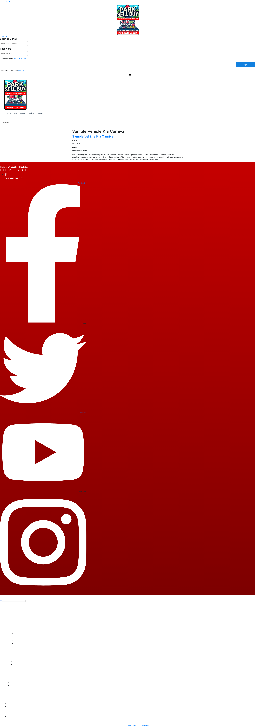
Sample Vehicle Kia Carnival (93, 136)
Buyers (22, 113)
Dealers (41, 113)
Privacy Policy (131, 725)
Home (8, 113)
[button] (130, 75)
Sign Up (21, 70)
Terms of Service (144, 725)
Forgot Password (19, 59)
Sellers (31, 113)
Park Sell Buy (5, 1)
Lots (15, 113)
